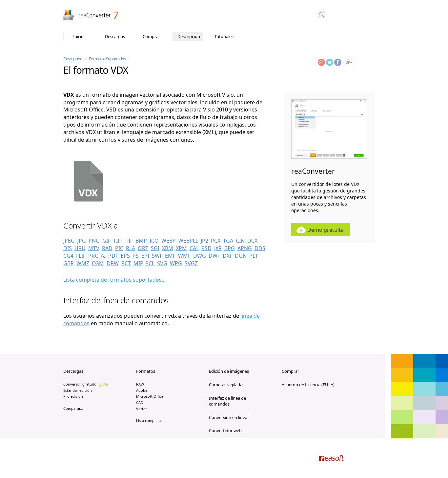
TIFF (118, 240)
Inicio (78, 36)
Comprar (151, 36)
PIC (119, 248)
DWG (199, 255)
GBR (68, 263)
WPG (176, 263)
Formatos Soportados (107, 59)
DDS (260, 248)
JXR (218, 248)
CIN (240, 240)
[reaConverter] (91, 16)
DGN (241, 255)
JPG (81, 240)
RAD (107, 248)
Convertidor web (225, 430)
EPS (125, 255)
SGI (155, 248)
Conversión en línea (228, 417)
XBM (167, 248)
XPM (181, 248)
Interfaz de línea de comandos (227, 401)
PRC (93, 255)
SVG (162, 263)
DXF (227, 255)
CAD (139, 402)
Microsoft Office (149, 396)
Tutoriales (224, 36)
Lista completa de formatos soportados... (114, 279)
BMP (141, 240)
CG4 (68, 255)
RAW (140, 384)
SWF (157, 255)
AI (103, 255)
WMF (184, 255)
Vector (141, 408)
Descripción (188, 36)
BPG (229, 248)
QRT (143, 248)
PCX (215, 240)
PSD (206, 248)
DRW (113, 263)
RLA (130, 248)
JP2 (204, 240)
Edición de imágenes (229, 371)
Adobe (141, 390)
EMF (170, 255)
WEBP (168, 240)
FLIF (81, 255)
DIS (67, 248)
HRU (80, 248)
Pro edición (73, 396)
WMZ (82, 263)
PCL (149, 263)
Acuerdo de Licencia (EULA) (308, 385)
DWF (214, 255)
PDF (113, 255)
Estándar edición (77, 390)
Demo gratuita (325, 229)
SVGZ (191, 263)
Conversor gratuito (86, 384)
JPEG (69, 240)
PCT (126, 263)
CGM (98, 263)
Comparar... (73, 408)
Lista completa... (150, 420)
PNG (94, 240)
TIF (129, 240)
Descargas (115, 36)
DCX (252, 240)
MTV (93, 248)
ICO (154, 240)
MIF (138, 263)
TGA (228, 240)
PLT (253, 255)
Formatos (145, 371)
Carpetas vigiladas (226, 385)
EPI (145, 255)
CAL (194, 248)
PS (135, 255)
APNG (244, 248)
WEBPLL (188, 240)
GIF (106, 240)
